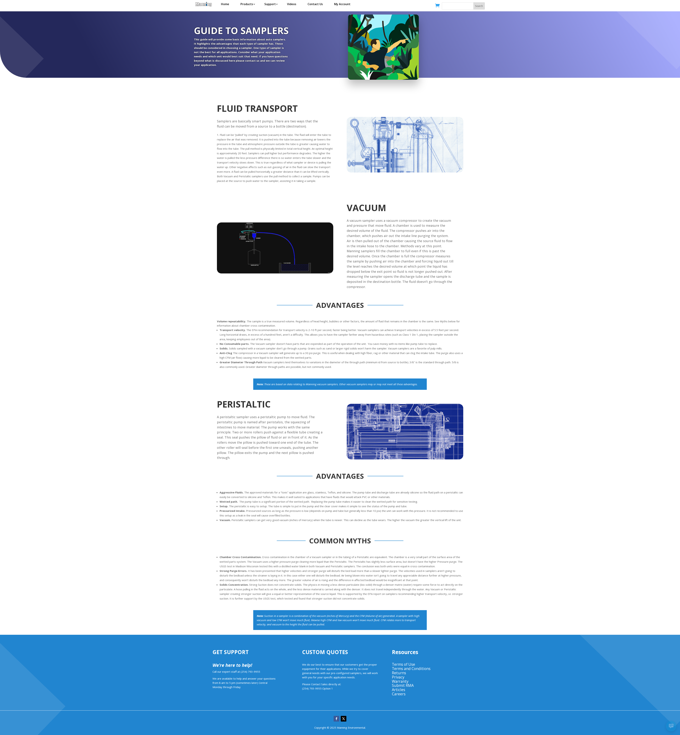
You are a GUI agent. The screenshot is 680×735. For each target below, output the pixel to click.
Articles (398, 689)
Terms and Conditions (411, 668)
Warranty (400, 681)
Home (225, 4)
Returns (399, 672)
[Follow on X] (343, 719)
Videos (291, 4)
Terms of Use (403, 664)
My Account (342, 4)
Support (270, 4)
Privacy (398, 677)
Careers (399, 693)
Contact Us (315, 4)
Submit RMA (403, 685)
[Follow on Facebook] (336, 719)
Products (246, 4)
